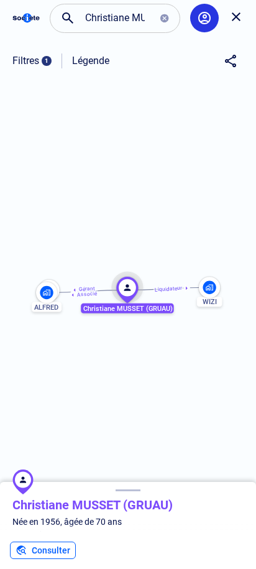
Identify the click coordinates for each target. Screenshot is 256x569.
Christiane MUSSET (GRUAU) (92, 504)
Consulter (51, 550)
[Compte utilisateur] (204, 18)
